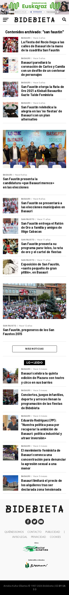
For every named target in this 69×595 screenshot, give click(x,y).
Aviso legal (19, 536)
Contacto (34, 531)
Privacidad (38, 536)
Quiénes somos (14, 531)
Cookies (55, 536)
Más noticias (34, 348)
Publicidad (52, 531)
